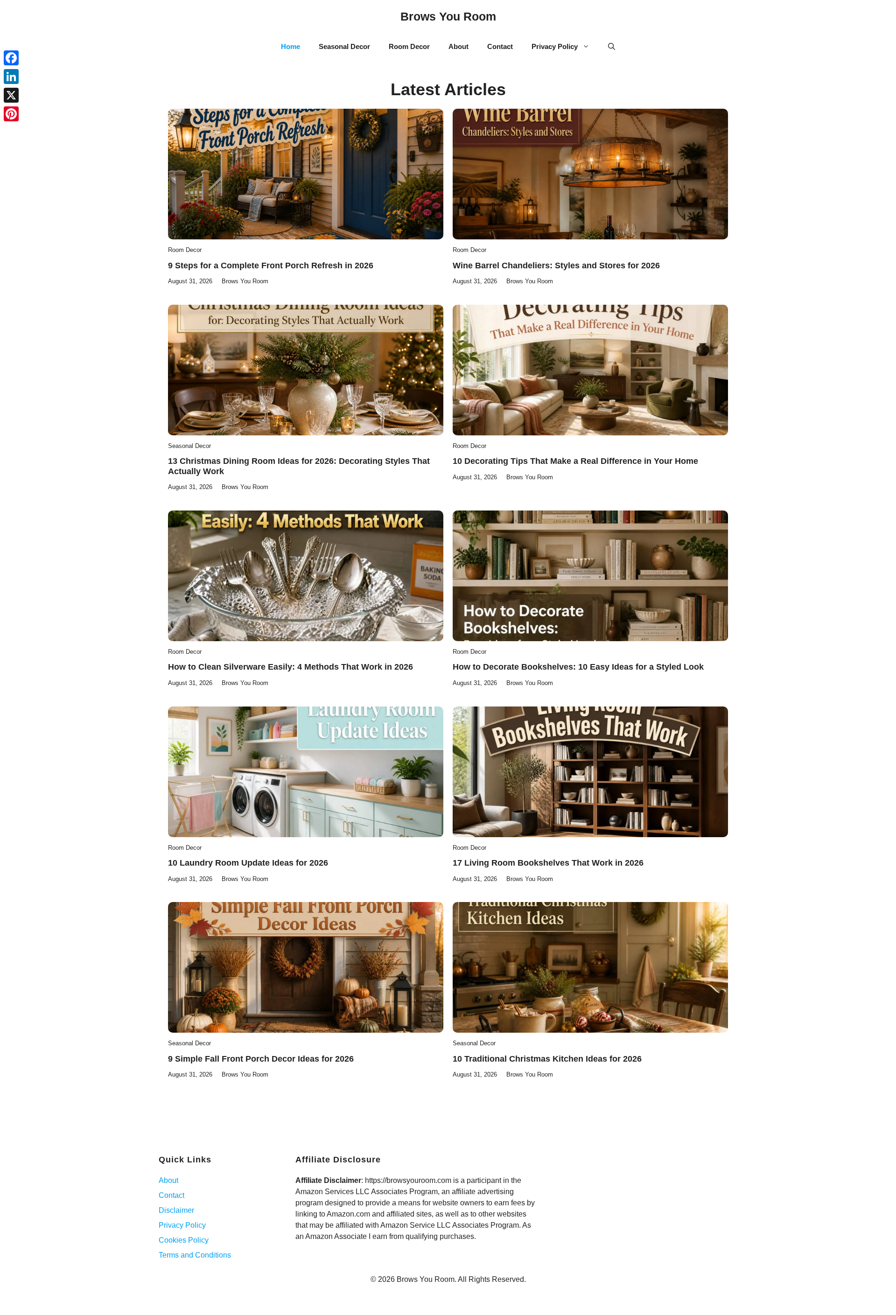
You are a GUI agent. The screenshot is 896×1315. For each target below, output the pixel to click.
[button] (611, 47)
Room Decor (409, 46)
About (458, 46)
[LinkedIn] (11, 76)
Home (290, 46)
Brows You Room (448, 16)
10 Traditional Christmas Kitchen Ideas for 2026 (547, 1058)
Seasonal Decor (344, 46)
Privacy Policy (555, 46)
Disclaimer (176, 1210)
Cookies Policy (184, 1240)
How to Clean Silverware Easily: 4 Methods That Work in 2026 (290, 666)
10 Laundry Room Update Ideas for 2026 (248, 862)
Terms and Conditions (195, 1255)
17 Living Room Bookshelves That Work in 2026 (548, 862)
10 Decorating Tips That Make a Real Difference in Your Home (575, 461)
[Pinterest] (11, 114)
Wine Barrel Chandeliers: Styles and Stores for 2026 (556, 265)
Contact (500, 46)
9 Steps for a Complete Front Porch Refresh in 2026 (270, 265)
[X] (11, 95)
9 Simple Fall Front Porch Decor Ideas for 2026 (261, 1058)
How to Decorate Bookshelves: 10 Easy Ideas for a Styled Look (578, 666)
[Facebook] (11, 58)
